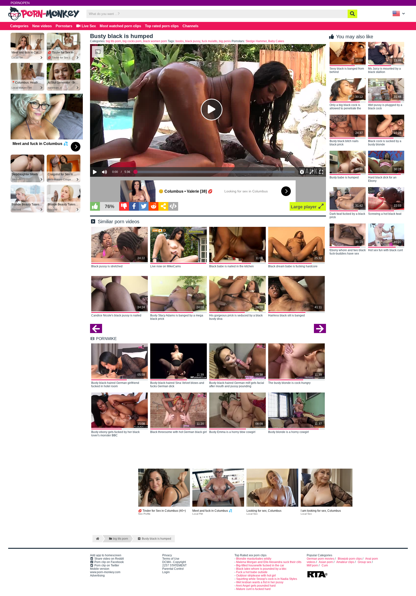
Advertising (97, 575)
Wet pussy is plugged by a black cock (385, 106)
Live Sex (88, 26)
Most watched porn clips (120, 26)
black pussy (192, 41)
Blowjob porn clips (350, 558)
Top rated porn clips (162, 26)
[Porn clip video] (163, 206)
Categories (19, 26)
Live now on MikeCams (165, 266)
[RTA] (317, 577)
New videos (42, 26)
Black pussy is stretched (107, 266)
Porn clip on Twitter (106, 565)
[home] (97, 538)
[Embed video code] (173, 206)
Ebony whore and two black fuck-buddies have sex (348, 252)
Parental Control (173, 568)
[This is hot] (95, 206)
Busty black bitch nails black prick (344, 142)
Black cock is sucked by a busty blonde (384, 142)
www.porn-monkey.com (105, 572)
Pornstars (64, 26)
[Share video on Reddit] (153, 206)
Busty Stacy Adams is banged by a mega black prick (176, 317)
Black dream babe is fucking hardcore (293, 266)
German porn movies (320, 558)
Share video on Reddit (109, 558)
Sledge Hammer (256, 41)
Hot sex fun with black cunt (385, 250)
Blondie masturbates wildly (253, 558)
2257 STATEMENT (174, 565)
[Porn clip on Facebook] (134, 206)
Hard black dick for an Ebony (382, 179)
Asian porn (326, 562)
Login (166, 572)
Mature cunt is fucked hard (253, 589)
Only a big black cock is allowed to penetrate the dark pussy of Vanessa (345, 107)
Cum (325, 565)
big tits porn (113, 41)
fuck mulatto (209, 41)
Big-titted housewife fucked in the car (260, 565)
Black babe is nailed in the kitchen (231, 266)
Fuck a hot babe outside (251, 572)
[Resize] (311, 172)
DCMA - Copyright (174, 562)
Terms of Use (170, 558)
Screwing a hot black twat (384, 214)
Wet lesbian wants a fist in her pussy (259, 582)
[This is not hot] (124, 206)
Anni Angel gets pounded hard (256, 585)
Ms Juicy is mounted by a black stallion (384, 70)
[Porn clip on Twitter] (144, 206)
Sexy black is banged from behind (347, 70)
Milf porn (312, 565)
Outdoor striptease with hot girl (256, 575)
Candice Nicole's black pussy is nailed (116, 315)
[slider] (112, 157)
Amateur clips (345, 562)
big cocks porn (132, 41)
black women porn (155, 41)
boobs (180, 41)
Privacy (167, 555)
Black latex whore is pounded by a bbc (261, 568)
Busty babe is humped (344, 177)
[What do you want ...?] (352, 14)
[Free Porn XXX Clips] (44, 19)
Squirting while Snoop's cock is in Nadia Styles (266, 579)
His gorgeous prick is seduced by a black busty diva (236, 317)
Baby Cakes (276, 41)
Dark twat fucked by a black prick (347, 215)
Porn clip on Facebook (109, 562)
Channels (190, 26)
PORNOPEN (20, 3)
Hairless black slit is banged (286, 315)
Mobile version (99, 568)
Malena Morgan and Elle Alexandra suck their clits (268, 562)
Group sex (364, 562)
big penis (225, 41)
